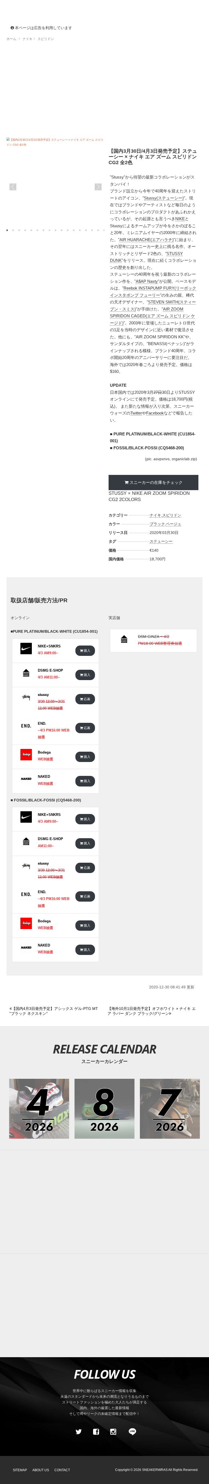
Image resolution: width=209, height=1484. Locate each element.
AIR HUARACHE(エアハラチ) (146, 239)
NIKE (180, 218)
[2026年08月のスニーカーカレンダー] (105, 1109)
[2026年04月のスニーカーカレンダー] (39, 1109)
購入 (86, 651)
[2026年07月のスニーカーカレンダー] (170, 1109)
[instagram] (113, 1432)
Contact (62, 1470)
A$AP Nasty (147, 281)
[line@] (131, 1432)
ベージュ (173, 524)
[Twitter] (79, 1432)
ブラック (157, 524)
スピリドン (171, 515)
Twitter (136, 413)
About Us (40, 1470)
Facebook (155, 413)
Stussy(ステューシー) (164, 198)
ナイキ (155, 515)
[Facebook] (96, 1432)
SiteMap (20, 1470)
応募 (86, 699)
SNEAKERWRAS (155, 1470)
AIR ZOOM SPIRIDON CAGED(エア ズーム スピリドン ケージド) (152, 316)
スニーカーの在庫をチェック (156, 482)
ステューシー (161, 541)
